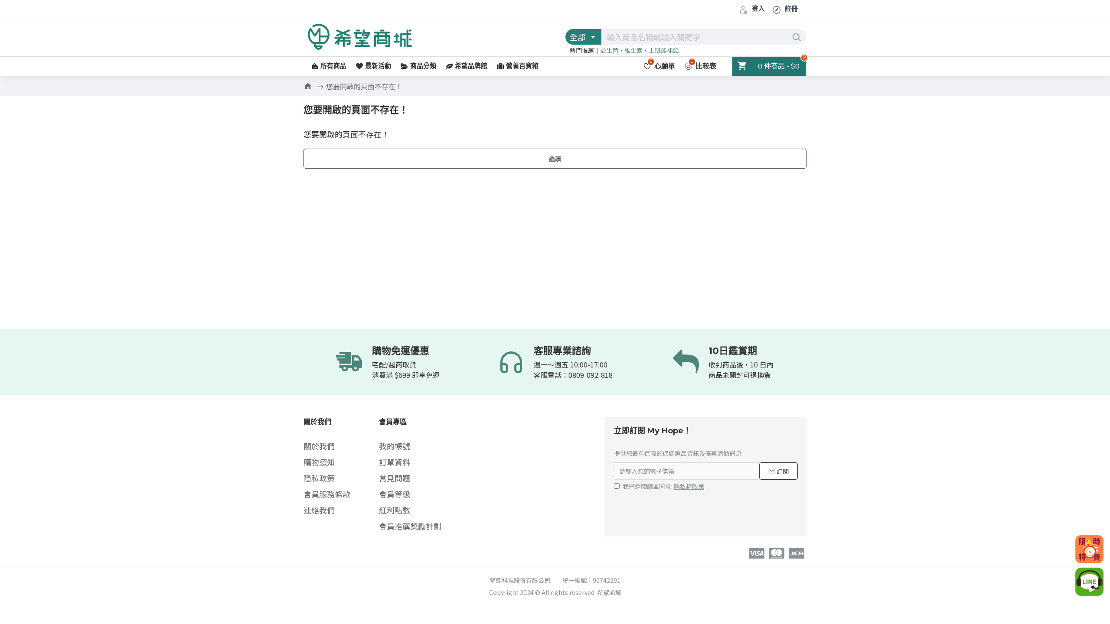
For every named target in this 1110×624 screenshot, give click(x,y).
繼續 (555, 158)
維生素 (633, 50)
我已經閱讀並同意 (663, 486)
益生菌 (609, 50)
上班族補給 (664, 50)
